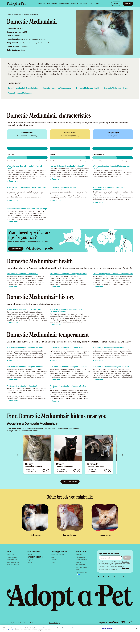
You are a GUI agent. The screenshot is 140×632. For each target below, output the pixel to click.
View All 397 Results (70, 481)
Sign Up (128, 3)
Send (127, 557)
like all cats (18, 282)
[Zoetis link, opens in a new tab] (130, 622)
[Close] (136, 628)
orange (38, 177)
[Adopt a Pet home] (16, 4)
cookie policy (10, 630)
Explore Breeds (16, 248)
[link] (64, 4)
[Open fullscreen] (128, 13)
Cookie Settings (54, 623)
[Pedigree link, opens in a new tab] (123, 622)
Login (116, 3)
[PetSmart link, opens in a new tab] (114, 622)
